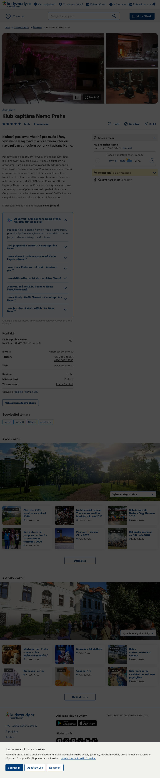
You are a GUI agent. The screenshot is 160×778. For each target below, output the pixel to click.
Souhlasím (14, 767)
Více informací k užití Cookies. (78, 758)
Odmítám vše (35, 767)
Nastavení (55, 767)
